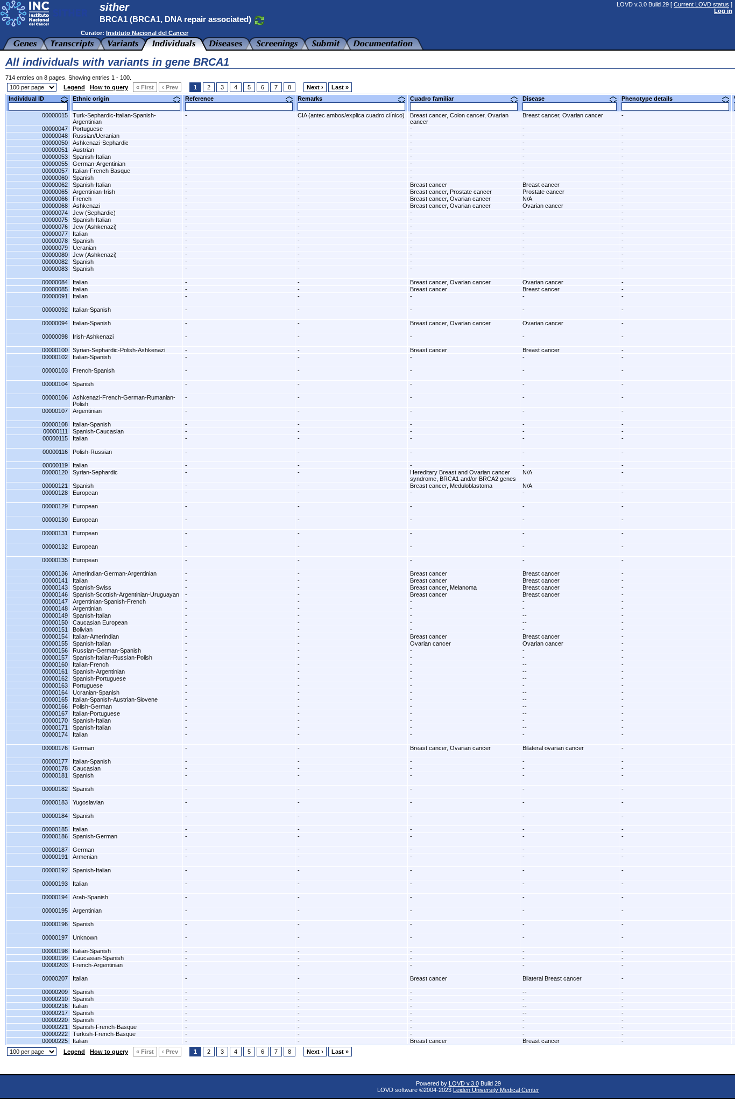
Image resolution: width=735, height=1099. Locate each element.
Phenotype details (651, 98)
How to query (109, 87)
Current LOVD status (701, 4)
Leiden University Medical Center (496, 1090)
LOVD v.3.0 (464, 1083)
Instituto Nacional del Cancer (147, 33)
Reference (203, 98)
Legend (74, 87)
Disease (537, 98)
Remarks (314, 98)
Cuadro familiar (436, 98)
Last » (340, 87)
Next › (315, 87)
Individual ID (30, 98)
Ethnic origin (95, 98)
